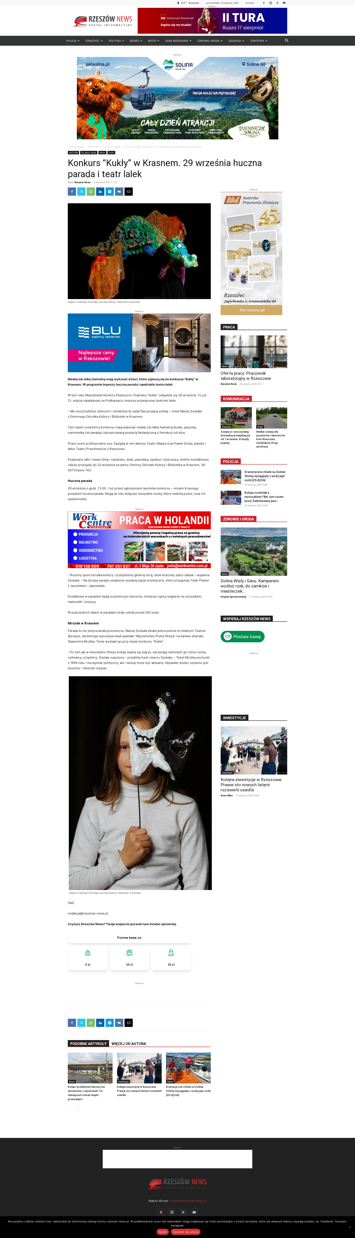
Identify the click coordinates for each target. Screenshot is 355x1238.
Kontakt (250, 2)
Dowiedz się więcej (186, 1231)
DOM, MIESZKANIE (176, 41)
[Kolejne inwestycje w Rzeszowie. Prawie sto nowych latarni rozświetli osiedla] (139, 1068)
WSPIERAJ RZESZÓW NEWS (246, 619)
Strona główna (76, 146)
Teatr (111, 152)
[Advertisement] (139, 991)
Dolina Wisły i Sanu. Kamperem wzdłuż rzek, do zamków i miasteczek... (250, 586)
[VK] (119, 191)
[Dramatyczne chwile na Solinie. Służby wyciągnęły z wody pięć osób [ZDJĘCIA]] (188, 1068)
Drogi (260, 426)
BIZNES (134, 41)
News (102, 152)
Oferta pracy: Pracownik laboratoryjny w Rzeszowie (246, 376)
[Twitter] (277, 3)
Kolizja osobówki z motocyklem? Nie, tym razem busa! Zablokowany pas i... (264, 497)
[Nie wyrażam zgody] (350, 1227)
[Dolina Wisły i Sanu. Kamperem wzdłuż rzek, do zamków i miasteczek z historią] (254, 551)
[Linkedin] (100, 191)
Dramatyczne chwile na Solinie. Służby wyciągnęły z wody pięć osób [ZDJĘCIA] (188, 1091)
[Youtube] (284, 3)
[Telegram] (110, 191)
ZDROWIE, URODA (208, 41)
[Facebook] (264, 3)
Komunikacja (236, 399)
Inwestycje (123, 1081)
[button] (287, 41)
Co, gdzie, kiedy (112, 146)
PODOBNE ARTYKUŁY (88, 1043)
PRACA (229, 327)
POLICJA (71, 41)
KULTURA (93, 146)
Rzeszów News (82, 182)
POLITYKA (115, 41)
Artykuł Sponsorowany (233, 596)
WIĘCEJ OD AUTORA (129, 1043)
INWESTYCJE (234, 718)
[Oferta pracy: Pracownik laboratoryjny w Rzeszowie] (254, 351)
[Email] (128, 191)
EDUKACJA (235, 41)
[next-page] (77, 1107)
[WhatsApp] (91, 191)
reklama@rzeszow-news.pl (188, 1201)
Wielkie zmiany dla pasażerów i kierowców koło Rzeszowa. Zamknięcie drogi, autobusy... (270, 439)
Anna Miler (227, 795)
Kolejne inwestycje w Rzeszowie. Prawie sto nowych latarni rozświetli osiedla (139, 1091)
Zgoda (163, 1231)
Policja (230, 461)
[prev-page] (70, 1107)
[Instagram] (270, 3)
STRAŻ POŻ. (92, 41)
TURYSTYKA (257, 41)
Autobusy (226, 426)
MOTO (152, 41)
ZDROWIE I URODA (238, 519)
